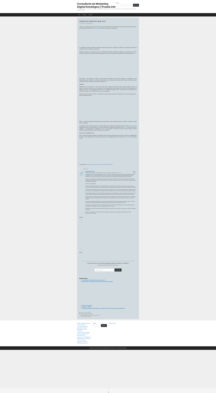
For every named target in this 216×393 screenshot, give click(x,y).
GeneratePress (123, 348)
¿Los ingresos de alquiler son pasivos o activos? (93, 280)
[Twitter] (135, 173)
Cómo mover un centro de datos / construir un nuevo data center (97, 281)
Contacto (90, 14)
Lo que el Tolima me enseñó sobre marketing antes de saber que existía (83, 334)
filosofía (128, 136)
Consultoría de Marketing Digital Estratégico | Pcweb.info (96, 5)
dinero (124, 127)
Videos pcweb (112, 323)
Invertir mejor (90, 313)
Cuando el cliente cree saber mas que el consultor (90, 315)
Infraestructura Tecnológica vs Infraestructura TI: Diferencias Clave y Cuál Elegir (84, 338)
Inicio (79, 14)
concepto (97, 28)
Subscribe (118, 270)
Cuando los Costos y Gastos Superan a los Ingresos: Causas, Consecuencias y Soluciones (103, 308)
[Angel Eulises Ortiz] (82, 175)
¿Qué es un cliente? (87, 306)
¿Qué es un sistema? (87, 305)
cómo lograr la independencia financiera (103, 164)
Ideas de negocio (84, 313)
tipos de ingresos (90, 164)
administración (132, 125)
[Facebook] (133, 173)
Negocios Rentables (87, 312)
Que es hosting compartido (86, 316)
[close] (108, 388)
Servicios (84, 14)
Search (117, 2)
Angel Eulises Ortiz (90, 171)
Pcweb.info (119, 172)
